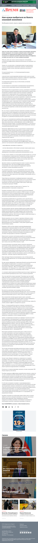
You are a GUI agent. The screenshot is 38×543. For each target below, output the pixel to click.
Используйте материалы (7, 525)
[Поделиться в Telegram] (6, 407)
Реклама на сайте (19, 431)
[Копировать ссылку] (15, 407)
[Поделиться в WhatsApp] (9, 407)
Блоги (13, 5)
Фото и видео (26, 5)
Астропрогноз (19, 5)
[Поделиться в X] (12, 407)
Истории (8, 5)
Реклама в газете (23, 525)
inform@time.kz (5, 533)
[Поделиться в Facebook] (3, 407)
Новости (3, 5)
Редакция (33, 5)
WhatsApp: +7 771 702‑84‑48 (7, 535)
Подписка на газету (24, 527)
